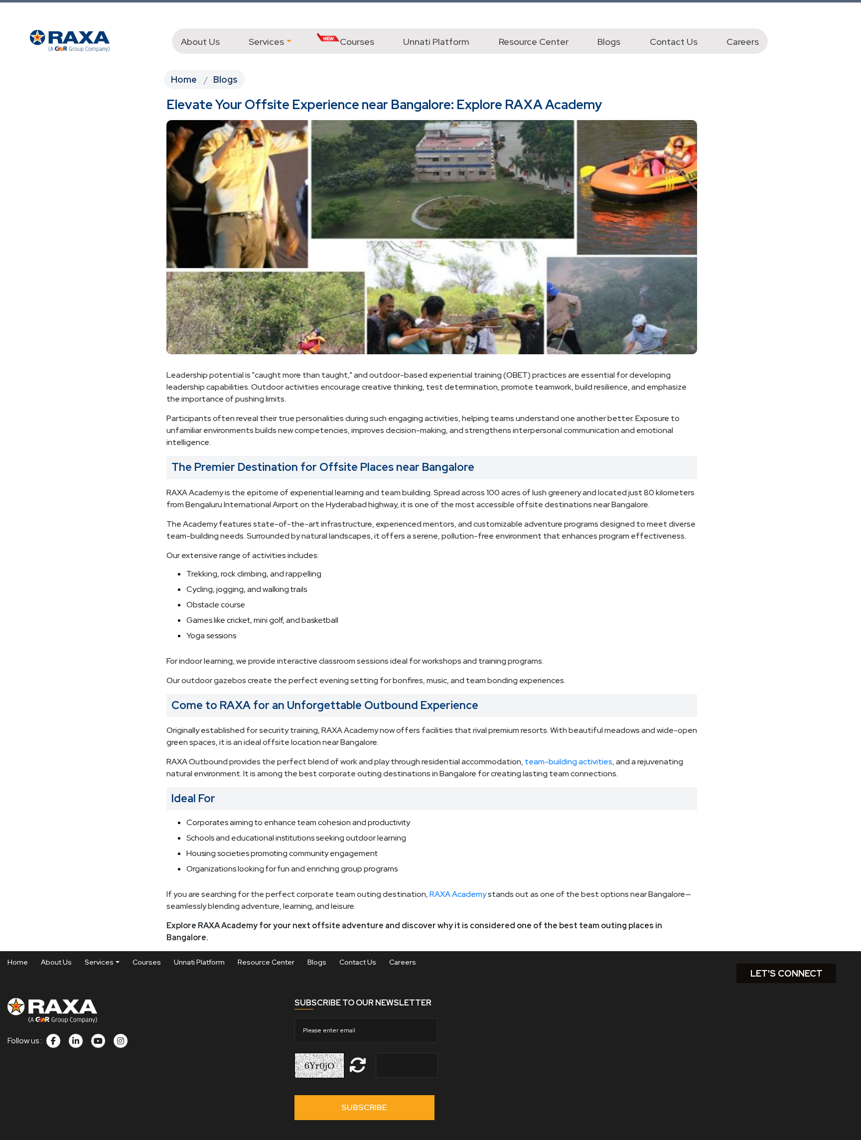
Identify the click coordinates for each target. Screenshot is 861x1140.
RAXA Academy (458, 894)
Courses (357, 41)
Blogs (608, 41)
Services (266, 41)
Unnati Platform (436, 41)
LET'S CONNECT (786, 973)
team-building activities (568, 761)
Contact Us (674, 41)
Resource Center (534, 41)
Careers (742, 41)
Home (184, 79)
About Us (200, 41)
